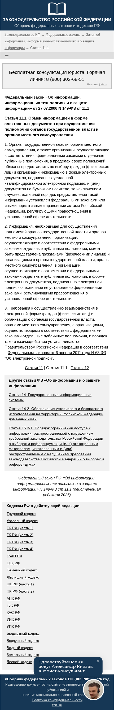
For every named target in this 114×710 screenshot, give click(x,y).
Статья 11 (34, 367)
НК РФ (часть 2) (20, 591)
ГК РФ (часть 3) (20, 542)
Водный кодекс (20, 648)
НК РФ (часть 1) (20, 584)
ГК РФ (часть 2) (20, 535)
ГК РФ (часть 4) (20, 549)
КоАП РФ (14, 556)
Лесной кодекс (19, 662)
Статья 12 (80, 367)
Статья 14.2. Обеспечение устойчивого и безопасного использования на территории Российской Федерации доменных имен (56, 414)
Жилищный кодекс (23, 577)
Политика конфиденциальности (57, 700)
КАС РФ (13, 612)
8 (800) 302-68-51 (65, 79)
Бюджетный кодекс (23, 633)
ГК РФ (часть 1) (20, 528)
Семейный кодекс (22, 570)
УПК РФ (13, 626)
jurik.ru (103, 84)
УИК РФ (13, 619)
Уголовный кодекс (22, 521)
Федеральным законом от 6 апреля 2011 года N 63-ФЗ (57, 352)
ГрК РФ (13, 605)
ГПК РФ (13, 563)
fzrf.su (57, 705)
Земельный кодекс (23, 654)
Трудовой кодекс (21, 513)
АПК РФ (13, 598)
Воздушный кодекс (23, 640)
